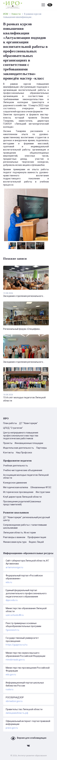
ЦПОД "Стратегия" (13, 428)
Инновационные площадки (29, 443)
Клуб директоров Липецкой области (22, 497)
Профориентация (37, 537)
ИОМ (5, 14)
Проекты (7, 443)
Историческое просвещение (18, 492)
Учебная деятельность (15, 465)
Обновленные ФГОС (40, 487)
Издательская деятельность (18, 448)
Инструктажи (43, 492)
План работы (10, 423)
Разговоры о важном (14, 537)
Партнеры (41, 448)
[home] (12, 4)
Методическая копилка (15, 487)
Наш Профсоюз (24, 452)
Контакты (8, 452)
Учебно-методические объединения (22, 470)
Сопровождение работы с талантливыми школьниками (25, 526)
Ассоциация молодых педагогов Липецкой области (26, 476)
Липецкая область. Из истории (19, 532)
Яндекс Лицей (36, 542)
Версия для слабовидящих (31, 738)
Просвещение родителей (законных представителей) (22, 503)
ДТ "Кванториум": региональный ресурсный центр (26, 518)
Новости (16, 14)
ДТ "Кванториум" (28, 423)
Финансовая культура (14, 542)
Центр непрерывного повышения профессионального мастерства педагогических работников (20, 435)
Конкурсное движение (15, 482)
